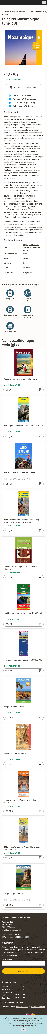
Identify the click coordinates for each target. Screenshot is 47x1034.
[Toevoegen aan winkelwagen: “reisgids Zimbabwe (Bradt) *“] (40, 763)
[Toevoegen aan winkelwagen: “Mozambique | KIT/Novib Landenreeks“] (40, 389)
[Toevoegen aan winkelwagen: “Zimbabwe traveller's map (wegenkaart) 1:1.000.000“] (40, 810)
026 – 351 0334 (8, 927)
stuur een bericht (38, 1007)
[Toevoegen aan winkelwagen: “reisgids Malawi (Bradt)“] (40, 717)
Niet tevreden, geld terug (24, 102)
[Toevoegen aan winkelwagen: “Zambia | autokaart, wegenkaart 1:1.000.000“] (40, 623)
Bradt (25, 263)
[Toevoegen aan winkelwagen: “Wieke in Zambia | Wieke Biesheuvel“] (40, 483)
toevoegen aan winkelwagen (25, 87)
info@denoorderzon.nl (11, 930)
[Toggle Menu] (44, 2)
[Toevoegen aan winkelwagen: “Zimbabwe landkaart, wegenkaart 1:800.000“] (40, 670)
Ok (23, 1030)
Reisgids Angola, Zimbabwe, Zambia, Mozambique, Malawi (24, 13)
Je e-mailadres (8, 959)
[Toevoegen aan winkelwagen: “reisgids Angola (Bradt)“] (40, 904)
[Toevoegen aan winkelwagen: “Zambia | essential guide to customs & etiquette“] (40, 576)
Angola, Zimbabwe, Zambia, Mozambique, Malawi (32, 247)
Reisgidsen (27, 272)
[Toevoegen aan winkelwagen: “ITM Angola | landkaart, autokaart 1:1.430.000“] (40, 436)
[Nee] (44, 1024)
